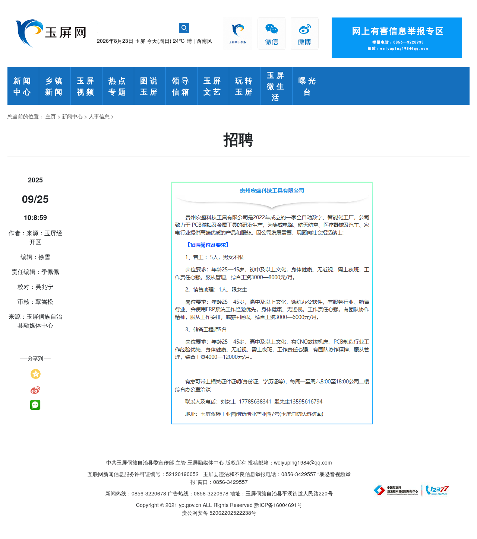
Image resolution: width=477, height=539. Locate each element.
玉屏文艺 (213, 86)
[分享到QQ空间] (35, 373)
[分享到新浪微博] (35, 389)
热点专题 (118, 86)
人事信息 (99, 116)
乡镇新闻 (54, 86)
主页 (50, 116)
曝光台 (308, 86)
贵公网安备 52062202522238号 (219, 512)
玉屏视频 (86, 86)
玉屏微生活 (276, 85)
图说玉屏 (149, 86)
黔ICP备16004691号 (278, 504)
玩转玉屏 (245, 86)
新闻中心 (23, 86)
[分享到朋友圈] (35, 405)
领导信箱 (181, 86)
